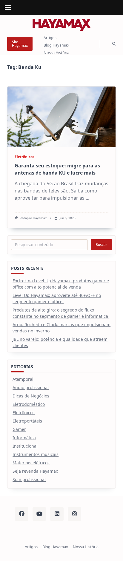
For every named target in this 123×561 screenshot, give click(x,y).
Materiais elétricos (31, 463)
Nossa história (56, 52)
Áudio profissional (31, 387)
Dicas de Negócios (31, 396)
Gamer (19, 429)
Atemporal (23, 379)
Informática (24, 437)
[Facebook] (21, 514)
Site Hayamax (20, 43)
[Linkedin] (57, 514)
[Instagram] (74, 514)
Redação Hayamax (33, 218)
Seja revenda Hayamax (35, 471)
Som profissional (29, 479)
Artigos (50, 38)
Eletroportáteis (27, 421)
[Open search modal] (114, 44)
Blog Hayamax (56, 45)
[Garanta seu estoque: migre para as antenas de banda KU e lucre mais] (61, 117)
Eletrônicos (24, 156)
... (87, 198)
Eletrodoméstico (29, 404)
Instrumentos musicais (36, 454)
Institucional (25, 446)
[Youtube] (39, 514)
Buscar (101, 244)
